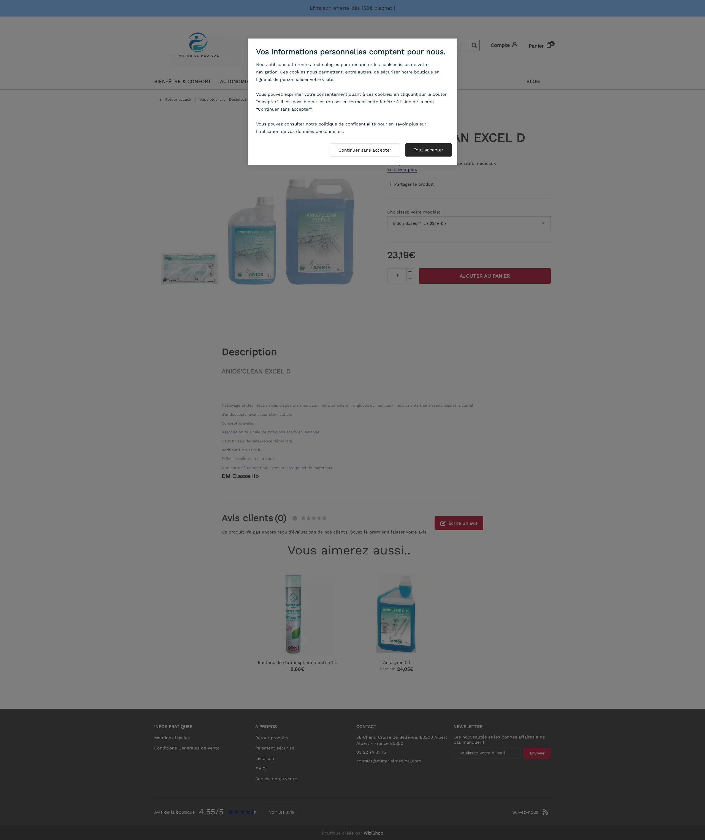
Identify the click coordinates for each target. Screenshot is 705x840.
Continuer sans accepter (364, 150)
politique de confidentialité (347, 124)
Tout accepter (428, 149)
